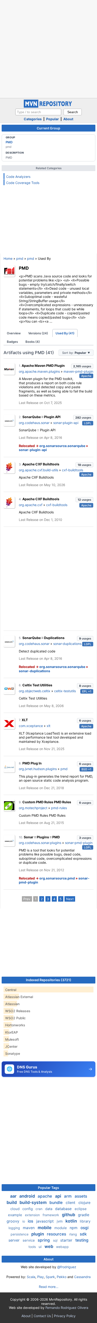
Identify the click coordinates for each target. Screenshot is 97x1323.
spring (44, 1240)
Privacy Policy (65, 1316)
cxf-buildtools (72, 470)
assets (81, 1196)
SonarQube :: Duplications (43, 638)
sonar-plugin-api (65, 423)
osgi (85, 1227)
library (85, 1221)
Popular (52, 119)
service (29, 1240)
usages (82, 366)
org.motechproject (33, 808)
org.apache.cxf (30, 505)
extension (33, 1215)
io (24, 1221)
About (68, 119)
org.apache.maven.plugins (39, 371)
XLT (25, 720)
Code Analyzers (18, 177)
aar (13, 1196)
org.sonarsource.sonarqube (62, 446)
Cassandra (82, 1277)
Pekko (61, 1277)
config (28, 1209)
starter (66, 1240)
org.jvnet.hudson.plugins (38, 769)
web (49, 1246)
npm (74, 1227)
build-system (34, 1202)
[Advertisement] (48, 48)
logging (14, 1228)
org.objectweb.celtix (34, 691)
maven (29, 1227)
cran (39, 1209)
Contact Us (42, 1316)
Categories (33, 119)
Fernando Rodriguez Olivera (66, 1308)
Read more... (48, 1287)
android (27, 1196)
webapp (62, 1247)
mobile (45, 1227)
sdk (83, 1234)
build (12, 1202)
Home (8, 258)
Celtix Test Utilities (37, 685)
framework (51, 1215)
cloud (15, 1209)
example (15, 1215)
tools (32, 1247)
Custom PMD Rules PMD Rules (46, 802)
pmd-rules (59, 808)
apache (45, 1196)
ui (41, 1246)
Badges (12, 342)
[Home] (48, 106)
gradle (83, 1214)
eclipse (81, 1209)
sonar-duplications (67, 644)
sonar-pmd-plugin (79, 843)
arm (68, 1196)
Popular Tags (48, 1188)
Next (70, 899)
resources (57, 1234)
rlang (73, 1234)
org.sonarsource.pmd (57, 878)
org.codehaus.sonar (34, 423)
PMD (9, 142)
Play (40, 1277)
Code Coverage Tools (22, 183)
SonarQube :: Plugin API (41, 417)
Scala (31, 1277)
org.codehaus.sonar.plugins (40, 843)
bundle (56, 1202)
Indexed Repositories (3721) (48, 980)
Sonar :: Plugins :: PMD (42, 837)
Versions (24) (38, 333)
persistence (20, 1234)
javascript (45, 1221)
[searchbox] (38, 112)
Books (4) (32, 342)
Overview (14, 333)
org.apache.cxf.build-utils (38, 470)
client (71, 1202)
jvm (60, 1221)
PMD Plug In (32, 763)
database (64, 1208)
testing (82, 1240)
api (58, 1196)
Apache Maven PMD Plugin (43, 366)
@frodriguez (66, 1267)
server (14, 1240)
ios (31, 1221)
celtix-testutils (65, 691)
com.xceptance (31, 726)
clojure (84, 1202)
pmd (19, 258)
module (61, 1228)
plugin (38, 1233)
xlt (48, 726)
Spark (50, 1277)
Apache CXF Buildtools (40, 464)
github (69, 1214)
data (49, 1209)
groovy (13, 1221)
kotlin (71, 1221)
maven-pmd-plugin (78, 371)
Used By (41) (65, 333)
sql (55, 1240)
